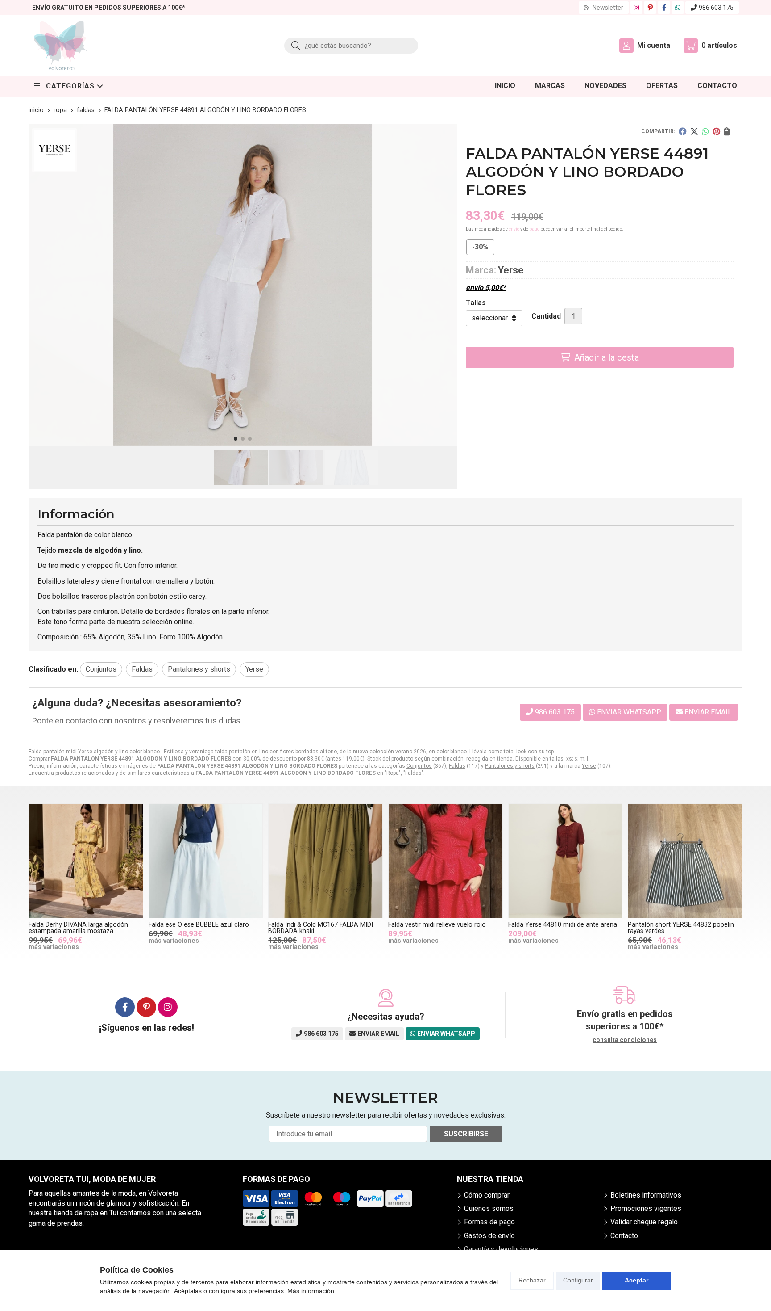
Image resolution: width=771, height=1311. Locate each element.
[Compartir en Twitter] (694, 131)
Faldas (457, 766)
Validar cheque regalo (644, 1222)
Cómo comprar (487, 1195)
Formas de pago (489, 1222)
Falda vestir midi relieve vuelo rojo (437, 925)
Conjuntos (419, 766)
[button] (235, 439)
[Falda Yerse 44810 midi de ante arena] (565, 861)
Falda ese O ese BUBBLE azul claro (199, 925)
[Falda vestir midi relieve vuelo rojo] (445, 861)
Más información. (311, 1290)
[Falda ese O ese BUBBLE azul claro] (206, 861)
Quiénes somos (489, 1208)
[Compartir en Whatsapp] (705, 131)
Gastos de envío (489, 1235)
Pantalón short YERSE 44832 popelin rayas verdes (681, 928)
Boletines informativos (645, 1195)
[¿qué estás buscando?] (351, 45)
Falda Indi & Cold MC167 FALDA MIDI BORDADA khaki (320, 928)
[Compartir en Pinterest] (716, 131)
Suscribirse (466, 1134)
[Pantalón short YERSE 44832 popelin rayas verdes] (685, 861)
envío (514, 229)
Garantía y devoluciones (501, 1249)
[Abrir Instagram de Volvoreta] (636, 7)
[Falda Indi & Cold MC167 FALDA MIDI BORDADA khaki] (325, 861)
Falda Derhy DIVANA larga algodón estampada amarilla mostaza (78, 928)
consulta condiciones (625, 1039)
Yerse (589, 766)
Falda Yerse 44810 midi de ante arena (562, 925)
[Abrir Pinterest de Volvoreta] (650, 7)
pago (534, 229)
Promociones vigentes (645, 1208)
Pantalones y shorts (510, 766)
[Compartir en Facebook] (683, 131)
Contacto (624, 1235)
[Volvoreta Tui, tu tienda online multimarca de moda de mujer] (60, 45)
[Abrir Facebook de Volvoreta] (664, 7)
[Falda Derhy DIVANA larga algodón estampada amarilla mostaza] (86, 861)
